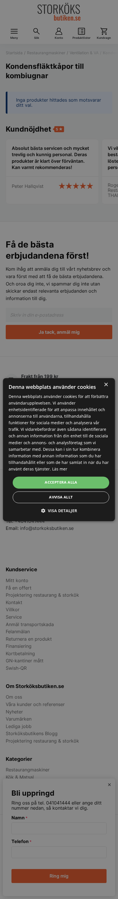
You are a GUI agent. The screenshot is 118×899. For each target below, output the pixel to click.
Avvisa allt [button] (61, 497)
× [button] (106, 385)
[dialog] (59, 449)
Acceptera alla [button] (61, 482)
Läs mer (59, 469)
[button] (59, 510)
